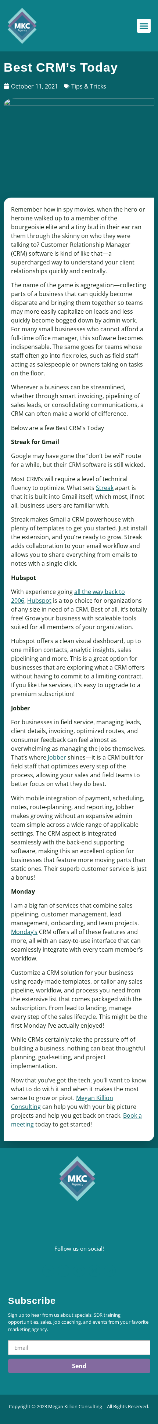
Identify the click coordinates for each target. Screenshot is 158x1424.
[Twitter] (79, 1271)
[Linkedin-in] (48, 1271)
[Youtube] (110, 1271)
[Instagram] (94, 1271)
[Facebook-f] (63, 1271)
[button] (144, 26)
